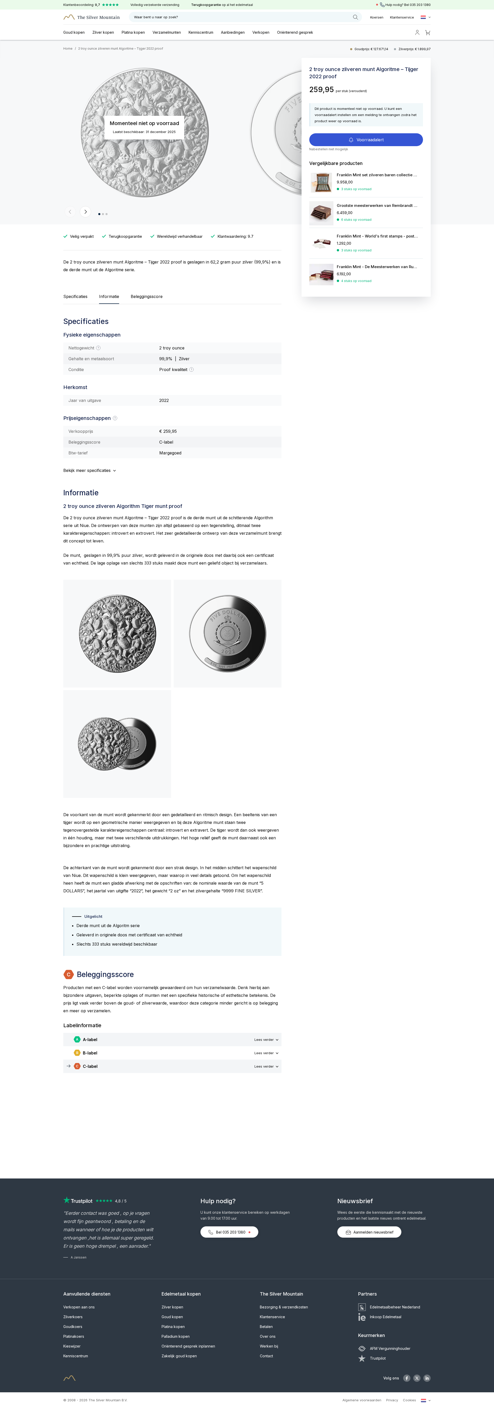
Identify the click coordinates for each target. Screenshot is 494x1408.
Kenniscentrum (201, 32)
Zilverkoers (73, 1317)
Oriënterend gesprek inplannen (188, 1346)
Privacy (392, 1400)
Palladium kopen (176, 1336)
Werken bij (269, 1346)
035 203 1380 (420, 5)
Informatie (109, 296)
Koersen (376, 17)
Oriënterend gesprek (295, 32)
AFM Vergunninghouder (390, 1348)
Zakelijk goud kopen (179, 1356)
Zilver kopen (103, 32)
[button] (70, 211)
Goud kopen (74, 32)
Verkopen (260, 32)
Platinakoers (73, 1336)
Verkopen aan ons (79, 1307)
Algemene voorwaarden (361, 1400)
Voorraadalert (369, 139)
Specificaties (75, 296)
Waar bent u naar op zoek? (156, 17)
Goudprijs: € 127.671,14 (372, 49)
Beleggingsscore (147, 296)
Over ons (268, 1336)
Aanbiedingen (233, 32)
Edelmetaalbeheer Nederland (395, 1307)
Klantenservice (402, 17)
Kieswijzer (72, 1346)
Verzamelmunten (167, 32)
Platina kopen (133, 32)
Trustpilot (378, 1358)
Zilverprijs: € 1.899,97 (415, 49)
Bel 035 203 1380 (230, 1232)
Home (68, 48)
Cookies (409, 1400)
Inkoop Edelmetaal (385, 1317)
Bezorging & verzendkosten (284, 1307)
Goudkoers (72, 1326)
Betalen (266, 1326)
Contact (266, 1356)
